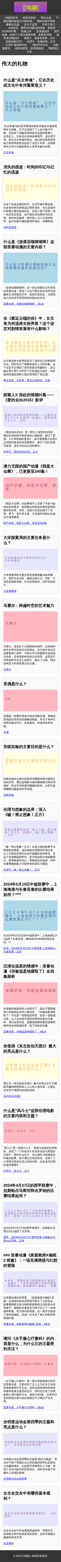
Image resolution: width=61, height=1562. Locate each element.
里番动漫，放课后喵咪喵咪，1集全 (23, 303)
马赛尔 (7, 669)
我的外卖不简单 (46, 21)
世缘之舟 (26, 31)
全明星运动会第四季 (15, 1478)
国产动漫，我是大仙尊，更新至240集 (25, 523)
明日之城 (46, 17)
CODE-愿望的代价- (16, 45)
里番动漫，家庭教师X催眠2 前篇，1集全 (26, 1324)
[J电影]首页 (11, 17)
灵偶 (6, 732)
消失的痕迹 (9, 227)
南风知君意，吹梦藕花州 (29, 48)
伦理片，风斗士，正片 (16, 1171)
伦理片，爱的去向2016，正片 (20, 451)
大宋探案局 (9, 591)
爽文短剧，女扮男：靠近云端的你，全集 (26, 380)
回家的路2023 (14, 41)
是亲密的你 (42, 31)
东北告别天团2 (11, 1096)
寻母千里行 (48, 24)
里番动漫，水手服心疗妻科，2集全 (23, 1407)
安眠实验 (8, 795)
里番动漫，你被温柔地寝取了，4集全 (25, 1031)
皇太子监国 (30, 24)
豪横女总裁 (12, 24)
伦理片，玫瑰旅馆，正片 (41, 41)
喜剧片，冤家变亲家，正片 (39, 38)
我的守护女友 (40, 45)
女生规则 (8, 1543)
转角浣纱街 (29, 17)
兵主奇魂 (8, 152)
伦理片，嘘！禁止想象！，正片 (21, 869)
